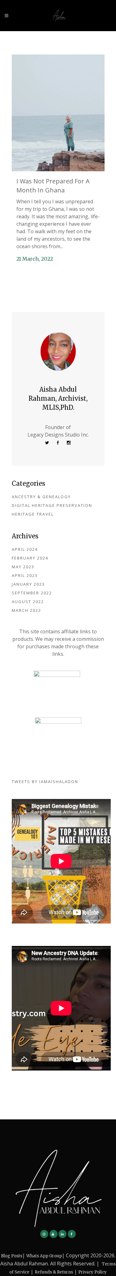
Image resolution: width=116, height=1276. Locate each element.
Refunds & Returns (54, 1272)
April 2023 (25, 575)
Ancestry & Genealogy (41, 496)
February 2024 (30, 558)
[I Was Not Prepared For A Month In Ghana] (58, 112)
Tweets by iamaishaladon (45, 781)
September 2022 (32, 593)
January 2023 (28, 584)
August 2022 (28, 601)
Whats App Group (44, 1256)
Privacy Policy (92, 1272)
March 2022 (26, 610)
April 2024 (25, 549)
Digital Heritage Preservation (52, 505)
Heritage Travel (33, 514)
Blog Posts (11, 1256)
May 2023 (23, 566)
